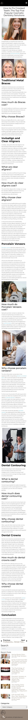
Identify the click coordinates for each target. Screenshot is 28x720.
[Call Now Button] (4, 717)
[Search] (25, 649)
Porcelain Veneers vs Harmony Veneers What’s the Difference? (19, 679)
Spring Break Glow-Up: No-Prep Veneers (19, 655)
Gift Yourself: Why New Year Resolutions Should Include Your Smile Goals (19, 697)
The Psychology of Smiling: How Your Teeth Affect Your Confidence (18, 670)
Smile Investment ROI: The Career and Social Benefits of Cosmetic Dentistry (19, 662)
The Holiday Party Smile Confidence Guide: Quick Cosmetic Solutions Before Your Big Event (19, 688)
